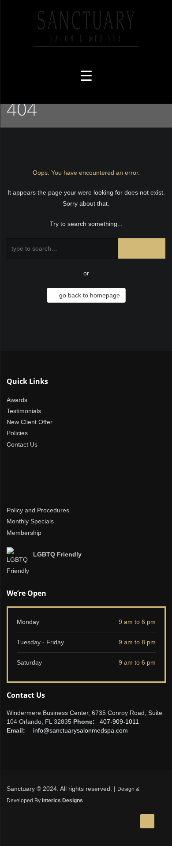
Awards (17, 399)
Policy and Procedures (38, 510)
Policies (17, 432)
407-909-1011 (119, 721)
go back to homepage (88, 295)
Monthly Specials (30, 521)
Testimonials (24, 410)
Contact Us (22, 444)
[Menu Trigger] (86, 76)
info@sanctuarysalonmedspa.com (80, 730)
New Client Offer (29, 421)
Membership (24, 532)
